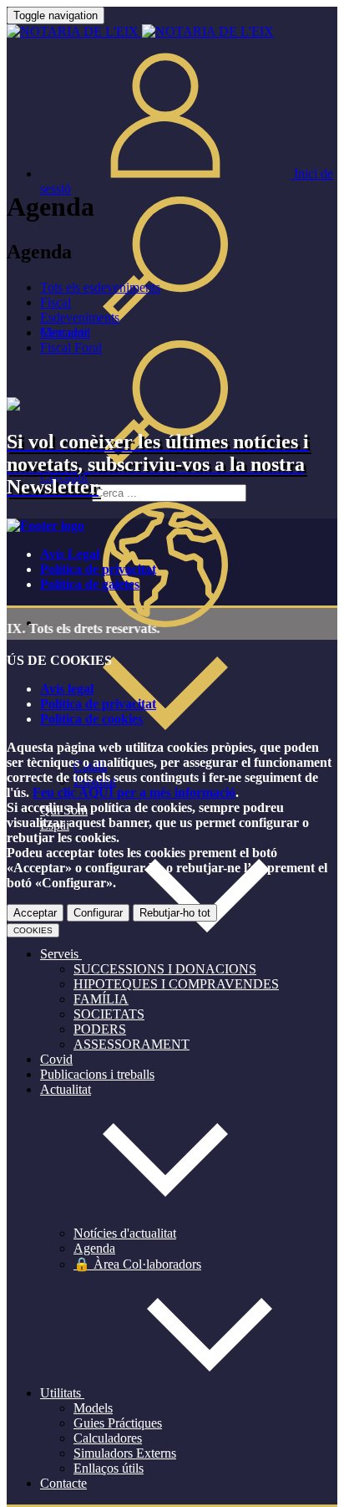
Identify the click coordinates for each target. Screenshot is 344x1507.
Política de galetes (89, 584)
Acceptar (35, 913)
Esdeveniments (79, 317)
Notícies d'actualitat (124, 1233)
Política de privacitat (98, 569)
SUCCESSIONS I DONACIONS (164, 969)
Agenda (94, 1248)
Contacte (63, 1483)
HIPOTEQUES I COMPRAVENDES (176, 984)
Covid (56, 1059)
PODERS (99, 1029)
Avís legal (67, 689)
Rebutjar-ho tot (174, 913)
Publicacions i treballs (97, 1074)
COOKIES (33, 930)
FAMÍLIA (101, 999)
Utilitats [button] (62, 1393)
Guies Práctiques (117, 1423)
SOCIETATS (108, 1014)
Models (93, 1408)
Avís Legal (69, 554)
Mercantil (65, 332)
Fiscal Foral (71, 347)
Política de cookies (91, 719)
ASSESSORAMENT (131, 1044)
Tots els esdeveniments (100, 287)
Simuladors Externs (124, 1453)
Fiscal (55, 302)
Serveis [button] (61, 954)
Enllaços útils (108, 1468)
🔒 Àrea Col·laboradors (137, 1264)
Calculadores (107, 1438)
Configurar (98, 913)
